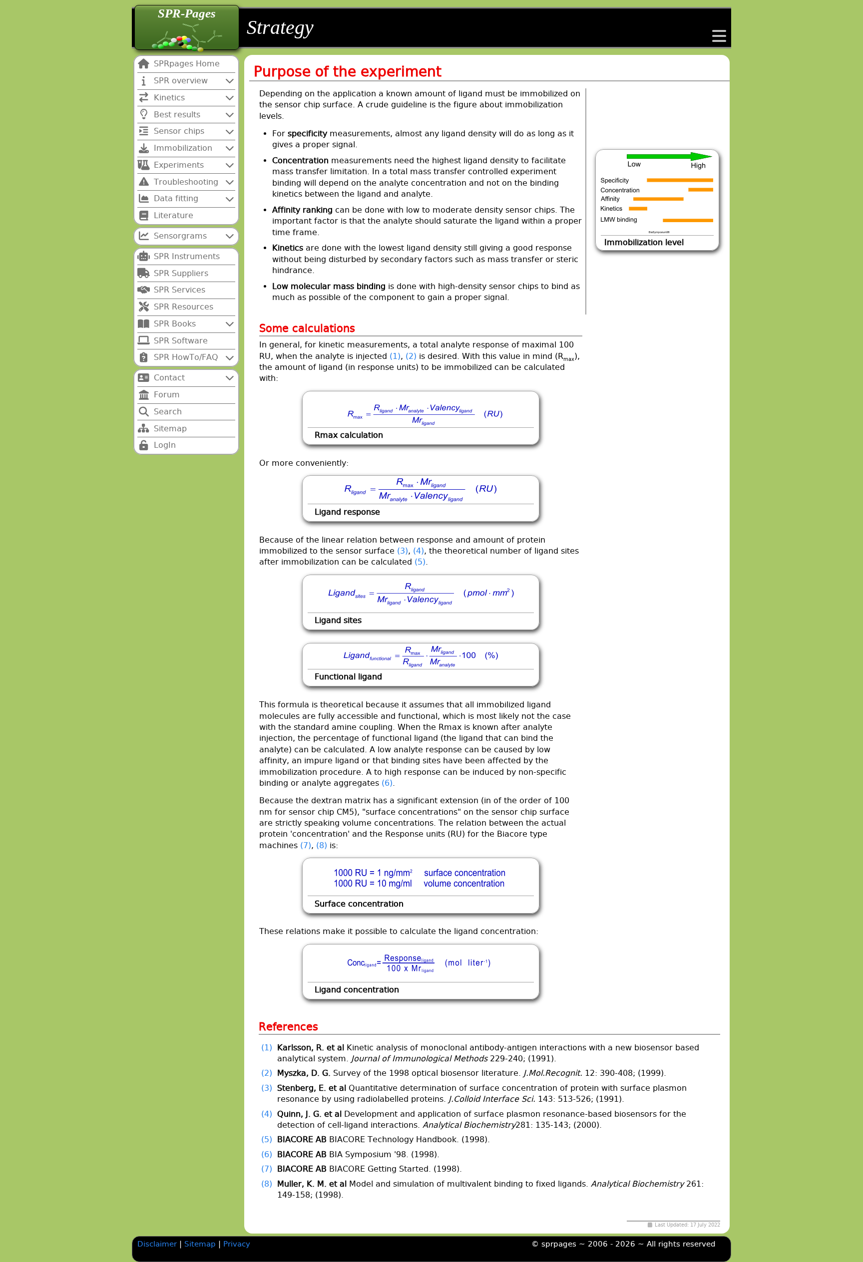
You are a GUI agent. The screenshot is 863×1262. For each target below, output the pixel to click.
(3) (402, 551)
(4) (418, 551)
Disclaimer (157, 1244)
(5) (420, 562)
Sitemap (201, 1244)
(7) (305, 845)
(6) (387, 783)
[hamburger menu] (719, 39)
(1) (395, 356)
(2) (411, 356)
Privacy (236, 1244)
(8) (321, 845)
